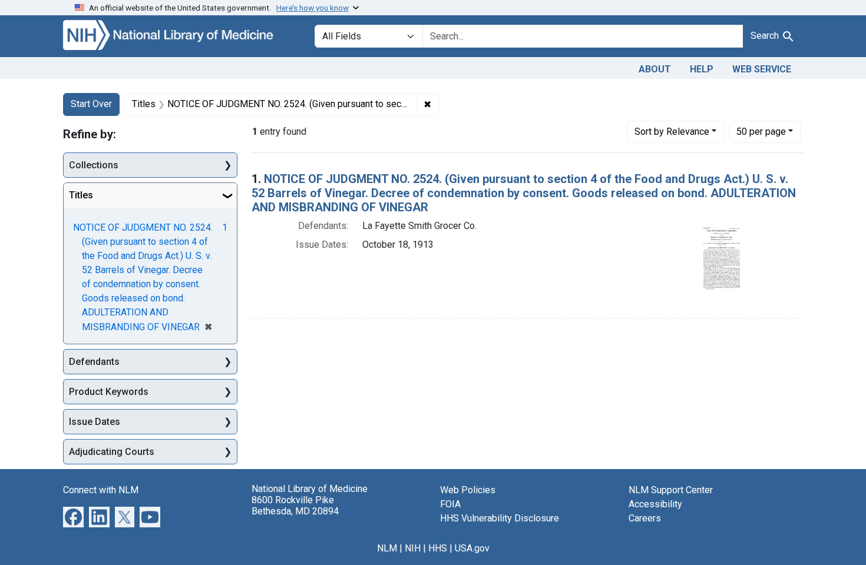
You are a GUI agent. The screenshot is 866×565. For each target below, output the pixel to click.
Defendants (94, 361)
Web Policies (467, 490)
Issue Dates (94, 421)
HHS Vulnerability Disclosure (499, 518)
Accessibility (655, 504)
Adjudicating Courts (111, 451)
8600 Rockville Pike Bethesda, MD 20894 (295, 505)
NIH (413, 548)
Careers (645, 518)
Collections (93, 165)
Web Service (761, 69)
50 (761, 131)
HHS (437, 548)
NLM (387, 548)
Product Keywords (108, 391)
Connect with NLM (100, 490)
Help (701, 69)
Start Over (91, 103)
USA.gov (472, 548)
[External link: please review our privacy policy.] (73, 516)
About (655, 69)
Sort (671, 131)
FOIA (450, 504)
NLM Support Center (671, 490)
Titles (81, 195)
